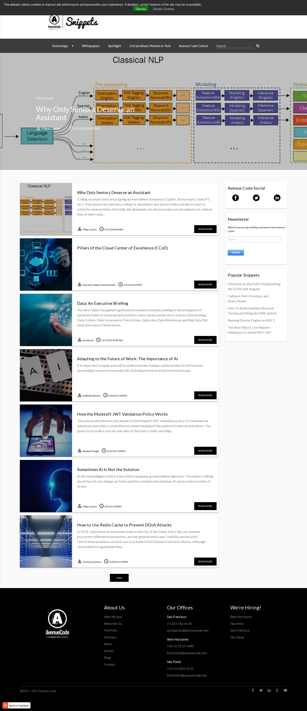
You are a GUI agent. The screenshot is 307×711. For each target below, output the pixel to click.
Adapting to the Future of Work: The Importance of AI (127, 358)
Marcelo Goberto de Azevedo (98, 284)
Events (109, 651)
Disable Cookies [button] (163, 9)
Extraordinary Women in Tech (150, 46)
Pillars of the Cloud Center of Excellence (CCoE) (122, 247)
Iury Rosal (87, 340)
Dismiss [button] (141, 9)
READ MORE (205, 229)
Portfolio (110, 630)
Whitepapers (91, 46)
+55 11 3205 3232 (180, 668)
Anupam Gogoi (90, 451)
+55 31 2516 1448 (180, 646)
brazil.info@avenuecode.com (187, 653)
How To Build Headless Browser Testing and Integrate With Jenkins (252, 310)
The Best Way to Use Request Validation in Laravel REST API (249, 329)
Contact (109, 664)
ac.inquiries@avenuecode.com (187, 630)
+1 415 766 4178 (179, 623)
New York (237, 623)
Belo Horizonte (241, 617)
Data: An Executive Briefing (102, 303)
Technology (60, 46)
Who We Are (113, 617)
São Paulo (237, 637)
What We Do (113, 623)
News (108, 644)
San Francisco (240, 630)
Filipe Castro (51, 128)
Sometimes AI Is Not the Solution (108, 469)
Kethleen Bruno (91, 395)
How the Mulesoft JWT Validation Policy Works (122, 413)
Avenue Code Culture (193, 46)
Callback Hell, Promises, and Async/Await (248, 298)
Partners (110, 637)
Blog (107, 657)
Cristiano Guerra (91, 561)
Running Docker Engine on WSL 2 (251, 320)
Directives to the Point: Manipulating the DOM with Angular (254, 286)
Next (119, 577)
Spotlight (114, 46)
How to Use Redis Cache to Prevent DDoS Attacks (124, 524)
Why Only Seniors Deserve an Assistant (85, 113)
